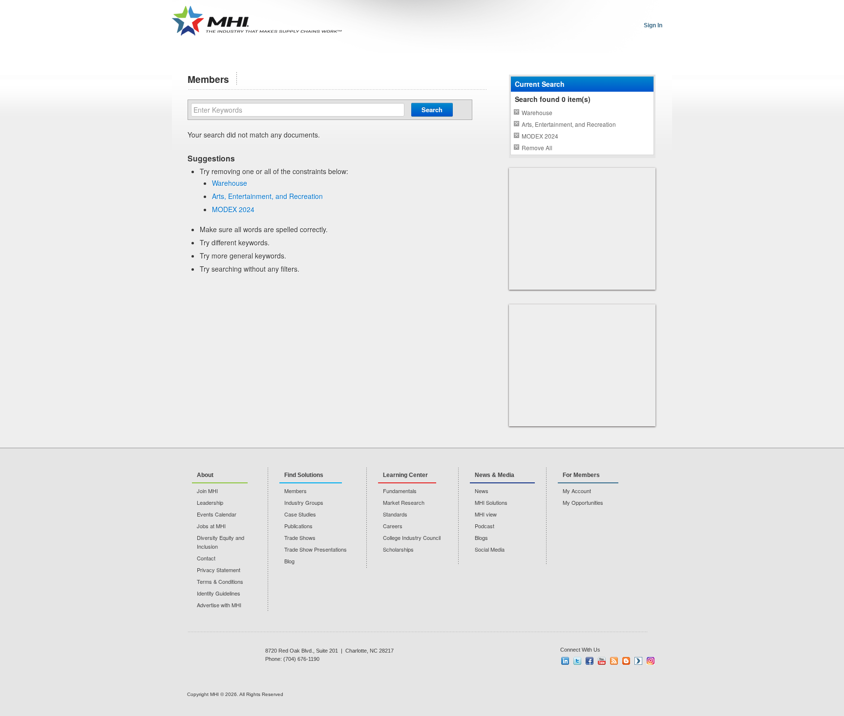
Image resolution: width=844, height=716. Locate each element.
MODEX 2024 (233, 209)
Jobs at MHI (211, 526)
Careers (392, 526)
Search (432, 109)
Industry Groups (303, 502)
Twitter (577, 661)
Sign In (653, 25)
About (205, 475)
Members (295, 491)
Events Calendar (216, 514)
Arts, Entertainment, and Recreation (267, 196)
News (481, 491)
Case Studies (300, 514)
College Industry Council (412, 537)
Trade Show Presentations (315, 549)
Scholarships (398, 549)
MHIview (638, 661)
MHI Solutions (491, 502)
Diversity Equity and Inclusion (220, 542)
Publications (298, 526)
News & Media (494, 475)
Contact (206, 558)
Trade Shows (300, 537)
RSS (614, 661)
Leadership (210, 502)
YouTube (602, 661)
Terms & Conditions (220, 581)
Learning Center (405, 475)
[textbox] (297, 110)
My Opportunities (583, 502)
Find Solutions (303, 475)
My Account (577, 491)
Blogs (481, 537)
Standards (395, 514)
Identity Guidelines (218, 593)
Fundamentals (400, 491)
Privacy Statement (218, 570)
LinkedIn (565, 661)
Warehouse (229, 183)
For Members (581, 475)
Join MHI (207, 491)
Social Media (490, 549)
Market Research (403, 502)
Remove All (537, 147)
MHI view (486, 514)
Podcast (484, 526)
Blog (289, 561)
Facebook (589, 661)
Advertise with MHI (219, 605)
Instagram (650, 661)
